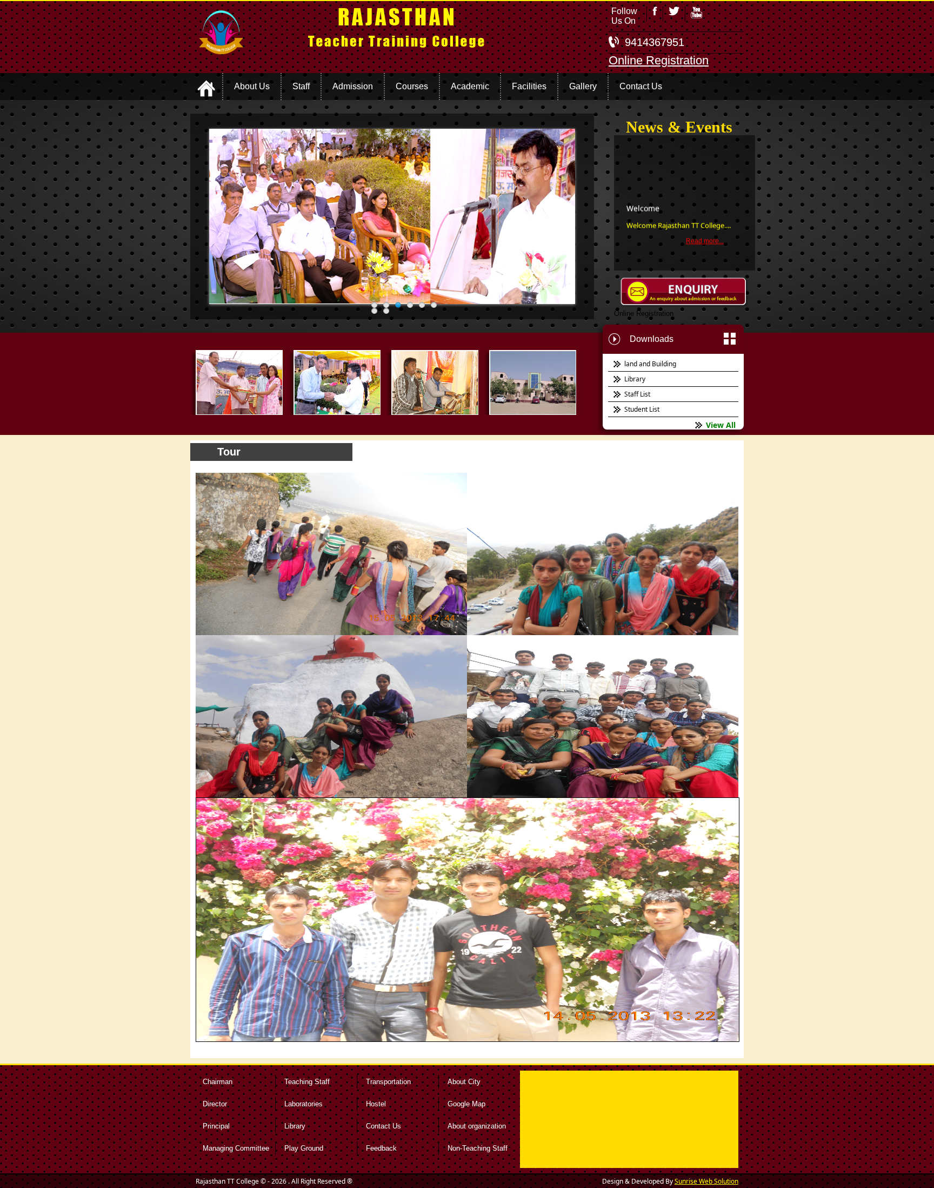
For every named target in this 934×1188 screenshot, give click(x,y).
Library (294, 1126)
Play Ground (303, 1148)
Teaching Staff (307, 1082)
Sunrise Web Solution (706, 1181)
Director (215, 1104)
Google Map (466, 1104)
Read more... (705, 222)
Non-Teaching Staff (478, 1148)
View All (721, 425)
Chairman (217, 1082)
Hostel (376, 1104)
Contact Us (383, 1126)
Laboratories (303, 1104)
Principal (216, 1126)
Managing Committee (236, 1148)
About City (464, 1082)
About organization (477, 1126)
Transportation (388, 1082)
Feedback (381, 1148)
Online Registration (659, 60)
